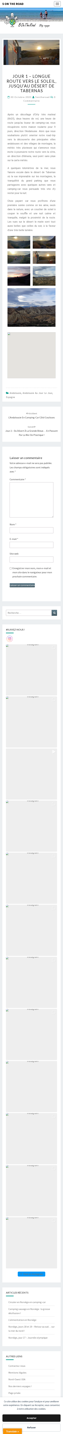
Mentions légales (17, 1372)
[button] (31, 669)
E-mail (14, 538)
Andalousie (15, 392)
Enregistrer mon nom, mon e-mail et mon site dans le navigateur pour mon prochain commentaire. (32, 572)
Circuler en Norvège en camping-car (27, 1302)
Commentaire (18, 479)
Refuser (31, 1427)
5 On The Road (13, 4)
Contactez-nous (16, 1365)
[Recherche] (54, 613)
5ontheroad (42, 97)
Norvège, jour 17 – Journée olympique (28, 1337)
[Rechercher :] (31, 613)
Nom (13, 524)
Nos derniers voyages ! (19, 1386)
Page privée (14, 1392)
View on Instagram (33, 1274)
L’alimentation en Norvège (22, 1319)
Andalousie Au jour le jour (37, 392)
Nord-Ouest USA (16, 1379)
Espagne (10, 397)
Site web (14, 553)
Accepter (31, 1418)
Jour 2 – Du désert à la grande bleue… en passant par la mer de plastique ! (31, 430)
